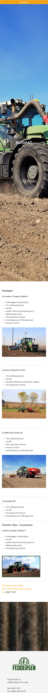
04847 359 (10, 592)
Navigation (24, 2)
